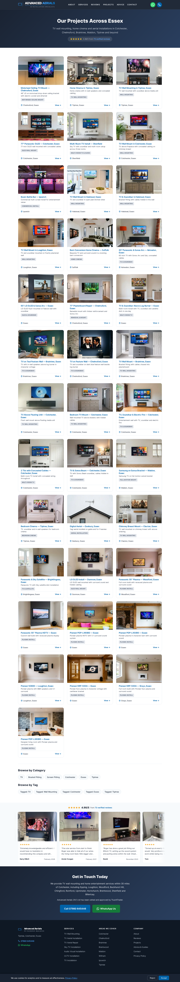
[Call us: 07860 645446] (159, 4)
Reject (152, 978)
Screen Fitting (53, 777)
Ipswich (102, 960)
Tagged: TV (25, 792)
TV (21, 777)
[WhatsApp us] (152, 4)
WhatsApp (25, 945)
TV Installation (70, 960)
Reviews (95, 5)
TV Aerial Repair (71, 942)
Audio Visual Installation (74, 951)
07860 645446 (27, 941)
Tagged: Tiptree (112, 792)
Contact (132, 5)
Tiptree (95, 777)
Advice (120, 5)
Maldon (102, 951)
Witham (102, 956)
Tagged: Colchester (71, 792)
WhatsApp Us (108, 908)
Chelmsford (104, 938)
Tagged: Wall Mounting (46, 792)
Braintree (103, 942)
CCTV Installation (71, 956)
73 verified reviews (102, 39)
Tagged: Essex (92, 792)
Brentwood (104, 947)
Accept (164, 978)
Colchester (70, 777)
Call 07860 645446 (75, 908)
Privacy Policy (140, 956)
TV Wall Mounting (72, 934)
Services (83, 5)
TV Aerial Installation (73, 938)
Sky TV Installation (72, 947)
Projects (108, 5)
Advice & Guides (141, 947)
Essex (83, 777)
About (71, 5)
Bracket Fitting (35, 777)
